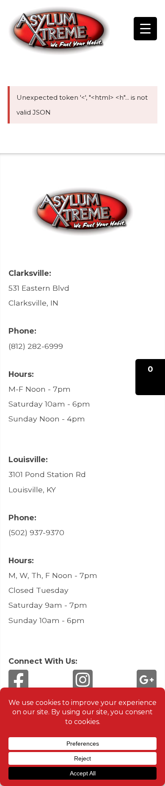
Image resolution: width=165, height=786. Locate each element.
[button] (150, 377)
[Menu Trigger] (145, 28)
